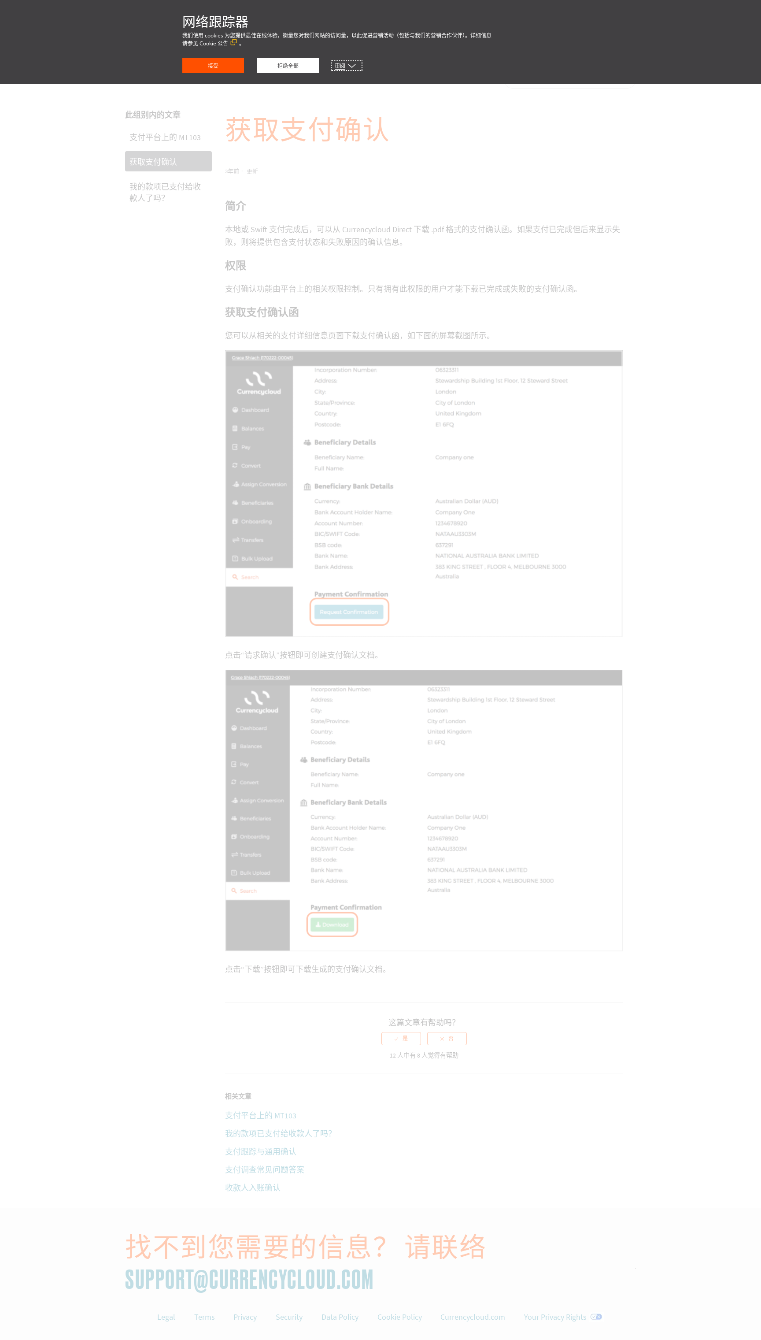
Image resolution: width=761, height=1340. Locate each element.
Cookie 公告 (213, 43)
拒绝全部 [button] (288, 66)
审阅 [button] (340, 66)
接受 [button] (213, 66)
